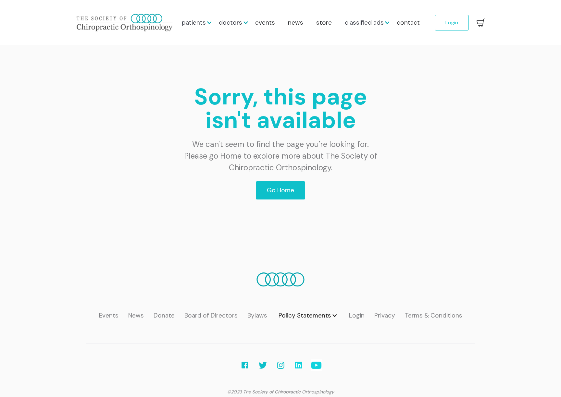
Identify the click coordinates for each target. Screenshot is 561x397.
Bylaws (257, 315)
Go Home (280, 190)
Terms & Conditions (433, 315)
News (136, 315)
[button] (193, 22)
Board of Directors (211, 315)
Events (108, 315)
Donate (164, 315)
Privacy (384, 315)
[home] (125, 22)
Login (451, 22)
